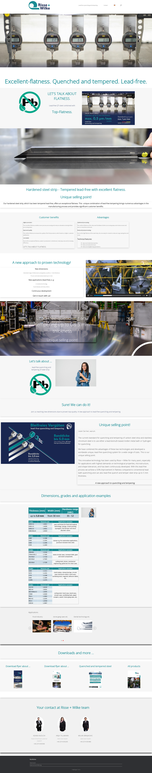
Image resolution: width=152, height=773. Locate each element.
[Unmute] (147, 295)
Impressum (33, 763)
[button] (121, 5)
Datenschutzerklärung (35, 765)
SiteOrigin (75, 769)
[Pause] (88, 295)
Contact (106, 5)
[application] (119, 278)
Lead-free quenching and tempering (87, 5)
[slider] (117, 295)
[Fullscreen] (150, 295)
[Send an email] (38, 726)
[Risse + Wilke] (39, 5)
